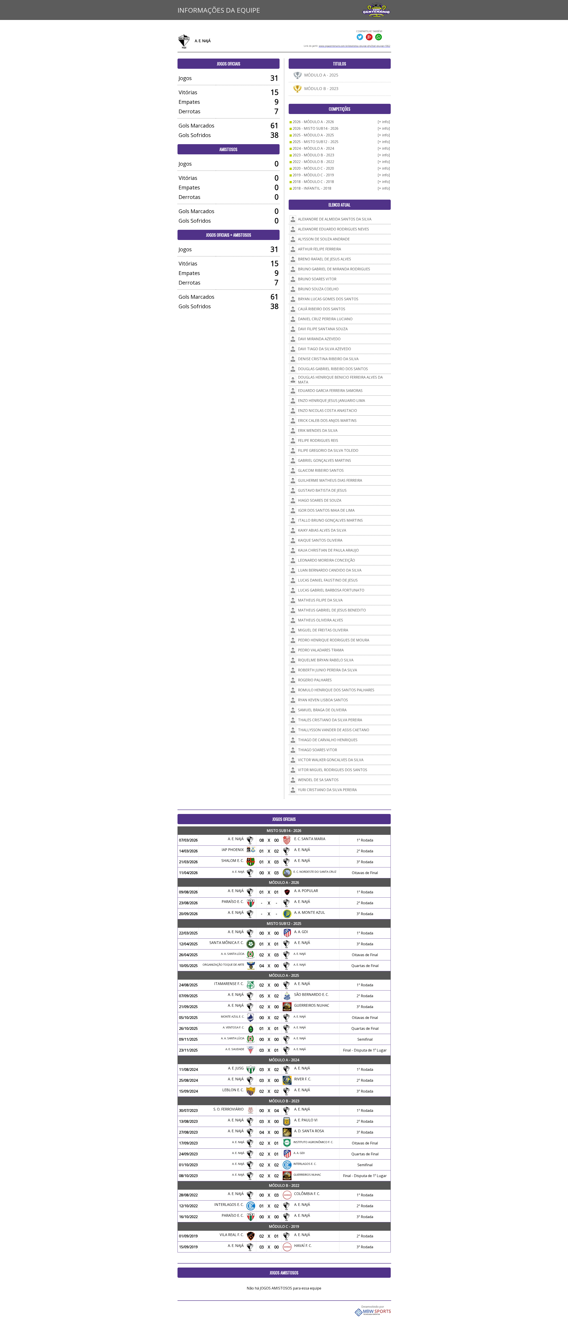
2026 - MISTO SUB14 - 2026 (315, 128)
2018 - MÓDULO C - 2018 (313, 181)
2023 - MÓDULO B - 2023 (313, 155)
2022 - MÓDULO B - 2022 (313, 161)
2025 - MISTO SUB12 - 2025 (315, 141)
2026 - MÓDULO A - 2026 (313, 121)
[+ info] (384, 121)
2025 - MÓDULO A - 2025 (313, 135)
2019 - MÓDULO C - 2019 (313, 175)
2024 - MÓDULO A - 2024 (313, 148)
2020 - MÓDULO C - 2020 (313, 168)
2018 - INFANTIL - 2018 (312, 188)
